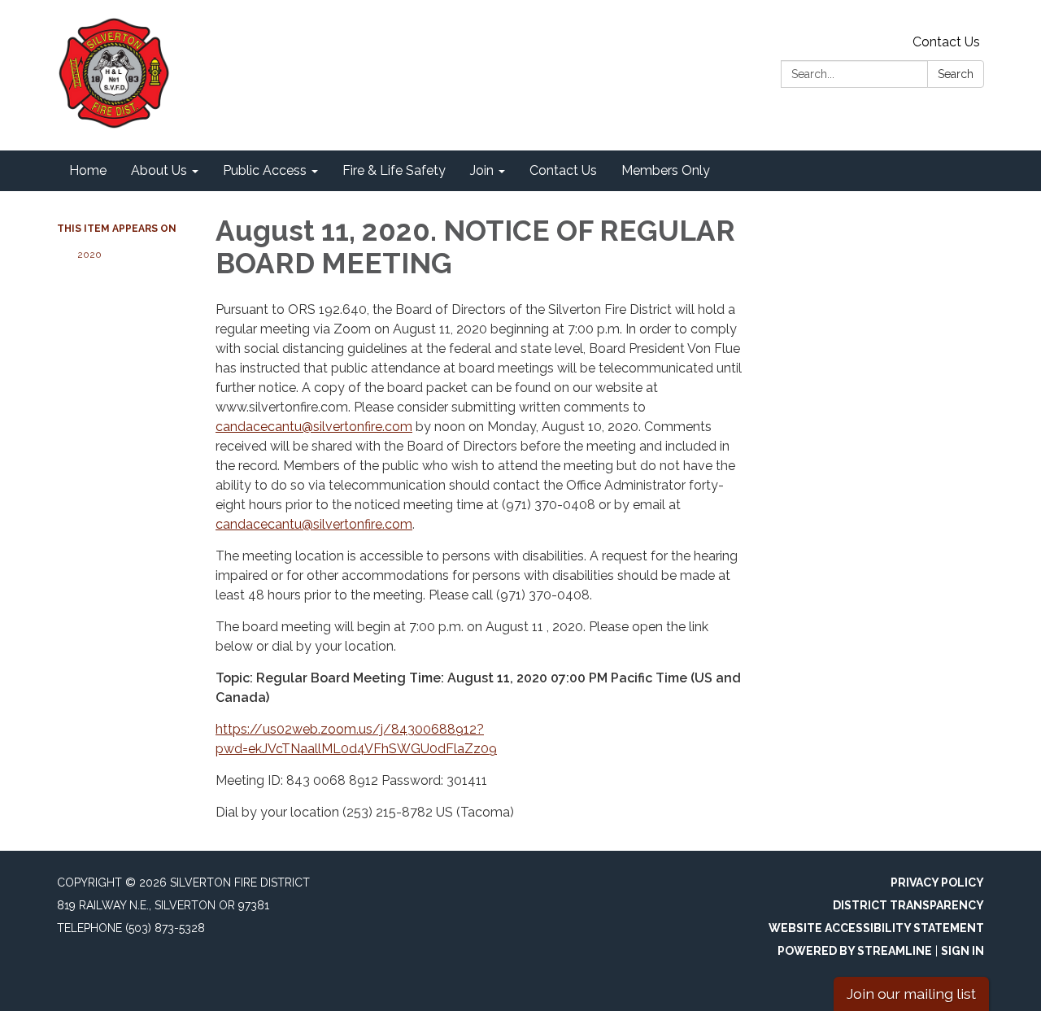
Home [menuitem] (88, 170)
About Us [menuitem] (159, 170)
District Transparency (908, 905)
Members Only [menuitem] (665, 170)
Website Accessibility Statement (876, 928)
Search (955, 74)
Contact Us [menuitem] (563, 170)
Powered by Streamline (854, 950)
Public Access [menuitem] (265, 170)
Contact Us (946, 42)
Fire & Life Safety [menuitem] (394, 170)
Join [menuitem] (482, 170)
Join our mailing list (911, 993)
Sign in (962, 950)
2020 (89, 254)
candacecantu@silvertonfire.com (314, 426)
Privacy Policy (937, 882)
